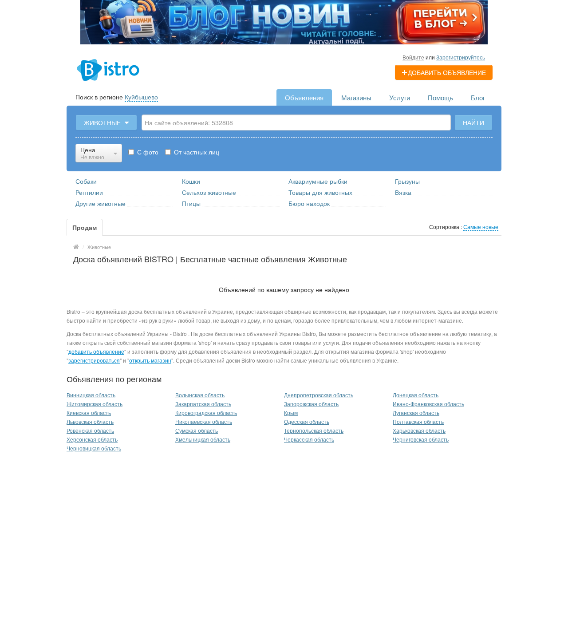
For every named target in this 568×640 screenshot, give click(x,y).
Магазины (356, 97)
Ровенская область (90, 430)
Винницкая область (91, 395)
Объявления (304, 97)
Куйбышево (141, 96)
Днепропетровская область (318, 395)
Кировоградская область (206, 412)
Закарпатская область (203, 403)
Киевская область (89, 412)
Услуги (399, 97)
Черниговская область (421, 439)
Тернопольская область (313, 430)
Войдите (413, 57)
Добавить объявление (447, 72)
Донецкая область (415, 395)
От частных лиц (195, 151)
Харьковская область (419, 430)
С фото (146, 151)
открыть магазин (150, 360)
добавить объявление (96, 351)
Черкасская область (309, 439)
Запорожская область (311, 403)
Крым (291, 412)
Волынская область (200, 395)
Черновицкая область (94, 448)
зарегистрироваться (94, 360)
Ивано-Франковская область (428, 403)
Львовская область (90, 421)
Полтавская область (418, 421)
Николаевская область (203, 421)
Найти (473, 122)
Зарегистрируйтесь (460, 57)
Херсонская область (92, 439)
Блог (478, 97)
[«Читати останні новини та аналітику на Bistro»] (284, 21)
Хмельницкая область (202, 439)
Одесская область (306, 421)
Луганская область (416, 412)
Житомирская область (94, 403)
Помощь (440, 97)
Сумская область (196, 430)
